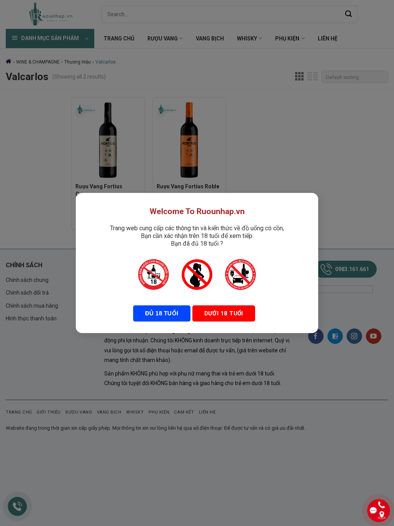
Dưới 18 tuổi (223, 313)
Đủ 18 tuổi (162, 313)
